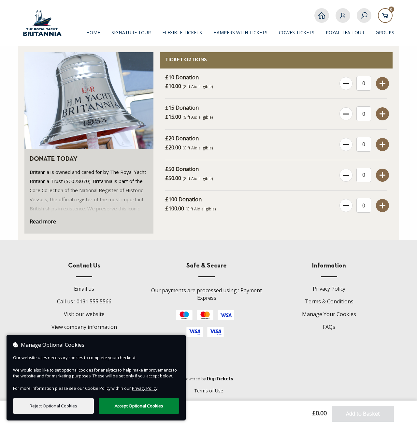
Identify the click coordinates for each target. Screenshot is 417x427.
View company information (84, 326)
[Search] (364, 18)
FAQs (329, 326)
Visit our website (84, 314)
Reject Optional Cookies (53, 406)
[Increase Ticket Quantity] (382, 82)
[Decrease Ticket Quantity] (345, 82)
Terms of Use (208, 391)
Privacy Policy (329, 288)
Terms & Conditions (329, 301)
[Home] (321, 18)
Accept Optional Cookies (139, 406)
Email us (84, 288)
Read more (43, 221)
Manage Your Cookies (329, 314)
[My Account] (343, 18)
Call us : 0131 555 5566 (84, 301)
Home (93, 32)
